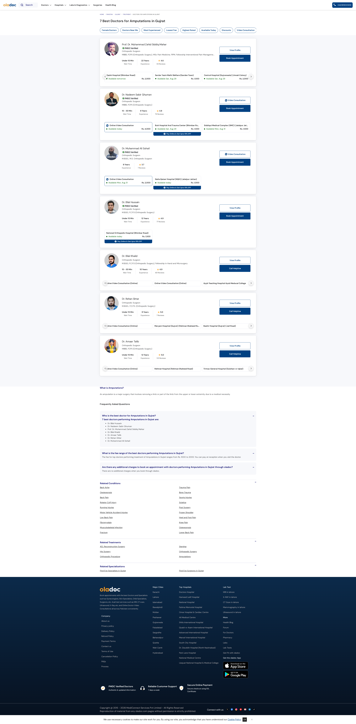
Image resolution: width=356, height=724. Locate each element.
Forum (226, 627)
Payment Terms (108, 641)
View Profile (235, 50)
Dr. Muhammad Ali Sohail (135, 148)
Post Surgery (185, 507)
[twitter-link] (227, 709)
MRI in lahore (228, 592)
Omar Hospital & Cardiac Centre (193, 612)
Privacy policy (107, 626)
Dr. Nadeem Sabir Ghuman (136, 94)
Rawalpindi (157, 607)
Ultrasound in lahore (232, 612)
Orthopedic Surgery (188, 551)
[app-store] (235, 666)
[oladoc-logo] (9, 5)
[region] (179, 30)
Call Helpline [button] (235, 268)
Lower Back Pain (186, 532)
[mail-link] (245, 709)
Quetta (156, 643)
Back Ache (104, 487)
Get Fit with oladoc (231, 653)
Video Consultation (245, 30)
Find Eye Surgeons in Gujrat (191, 570)
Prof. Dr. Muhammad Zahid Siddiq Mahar (144, 44)
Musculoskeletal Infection (111, 527)
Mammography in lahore (234, 607)
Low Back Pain (106, 517)
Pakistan (109, 14)
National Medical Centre (190, 658)
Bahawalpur (158, 637)
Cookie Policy (234, 719)
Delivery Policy (107, 631)
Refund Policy (107, 636)
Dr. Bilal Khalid (129, 256)
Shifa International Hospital (191, 622)
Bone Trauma (185, 492)
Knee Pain (183, 522)
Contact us (106, 646)
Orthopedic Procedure (110, 556)
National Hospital (186, 602)
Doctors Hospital (186, 592)
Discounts (226, 30)
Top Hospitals (185, 587)
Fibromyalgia (106, 522)
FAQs (103, 661)
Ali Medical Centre (187, 617)
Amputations (185, 556)
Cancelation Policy (109, 656)
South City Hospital (187, 643)
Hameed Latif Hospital (189, 597)
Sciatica (182, 502)
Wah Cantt (157, 648)
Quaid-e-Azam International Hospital (195, 627)
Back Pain (104, 497)
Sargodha (157, 632)
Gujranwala (158, 622)
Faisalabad (157, 627)
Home (102, 14)
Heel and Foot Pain (187, 517)
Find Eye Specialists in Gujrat (113, 570)
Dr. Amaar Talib (130, 341)
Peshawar (157, 617)
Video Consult (236, 100)
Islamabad (157, 602)
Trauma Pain (184, 487)
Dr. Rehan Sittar (130, 298)
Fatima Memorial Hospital (190, 607)
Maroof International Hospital (192, 637)
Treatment (127, 14)
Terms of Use (107, 651)
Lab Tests (227, 648)
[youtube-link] (240, 709)
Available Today (208, 30)
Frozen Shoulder (186, 512)
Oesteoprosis (106, 492)
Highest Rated (189, 30)
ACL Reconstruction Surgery (112, 546)
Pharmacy (227, 637)
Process (104, 666)
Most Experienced (152, 30)
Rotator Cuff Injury (108, 502)
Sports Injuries (185, 497)
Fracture (103, 532)
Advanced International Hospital (193, 632)
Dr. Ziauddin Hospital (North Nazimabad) (197, 648)
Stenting (182, 546)
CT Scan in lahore (231, 602)
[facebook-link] (232, 709)
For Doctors (228, 632)
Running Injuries (107, 507)
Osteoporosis (185, 527)
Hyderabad (158, 653)
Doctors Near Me (130, 30)
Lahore (156, 597)
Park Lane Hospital (187, 653)
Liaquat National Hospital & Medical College (198, 663)
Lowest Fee (171, 30)
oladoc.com (141, 711)
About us (105, 621)
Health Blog (228, 622)
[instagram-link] (236, 709)
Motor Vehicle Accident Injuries (114, 512)
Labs (225, 643)
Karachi (156, 592)
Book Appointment (235, 58)
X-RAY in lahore (230, 597)
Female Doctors (109, 30)
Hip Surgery (105, 551)
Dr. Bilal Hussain (130, 202)
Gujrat (117, 14)
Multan (156, 612)
